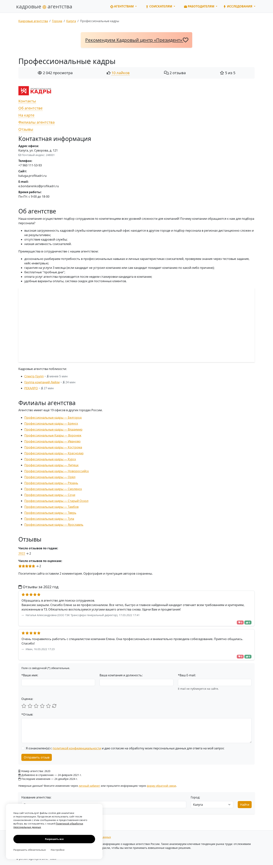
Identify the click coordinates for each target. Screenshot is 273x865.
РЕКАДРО (31, 388)
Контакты (27, 101)
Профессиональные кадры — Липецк (51, 465)
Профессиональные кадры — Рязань (51, 483)
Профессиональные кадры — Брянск (51, 423)
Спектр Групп (34, 376)
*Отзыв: (27, 714)
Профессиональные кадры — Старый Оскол (56, 501)
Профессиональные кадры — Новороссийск (56, 471)
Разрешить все (54, 839)
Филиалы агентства (36, 122)
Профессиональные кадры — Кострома (53, 447)
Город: (195, 797)
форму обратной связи (161, 785)
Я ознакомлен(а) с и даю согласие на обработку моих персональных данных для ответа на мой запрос (125, 748)
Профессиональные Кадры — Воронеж (52, 435)
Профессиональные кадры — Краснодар (54, 453)
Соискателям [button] (161, 6)
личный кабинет (89, 785)
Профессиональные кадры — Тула (49, 519)
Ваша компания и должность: (121, 675)
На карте (26, 115)
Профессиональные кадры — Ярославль (53, 525)
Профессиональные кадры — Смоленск (53, 489)
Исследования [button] (239, 6)
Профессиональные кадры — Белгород (53, 417)
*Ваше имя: (29, 675)
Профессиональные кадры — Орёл (49, 477)
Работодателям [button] (201, 6)
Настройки (57, 849)
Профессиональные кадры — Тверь (50, 513)
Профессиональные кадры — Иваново (52, 441)
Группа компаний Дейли (42, 382)
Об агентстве (30, 108)
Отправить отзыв (36, 757)
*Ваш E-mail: (187, 675)
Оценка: (27, 699)
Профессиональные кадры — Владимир (53, 429)
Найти (244, 805)
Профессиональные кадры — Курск (50, 459)
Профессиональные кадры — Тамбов (51, 507)
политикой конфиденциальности (77, 748)
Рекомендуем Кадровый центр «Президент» (134, 40)
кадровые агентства (44, 6)
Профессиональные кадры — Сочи (49, 495)
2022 (21, 553)
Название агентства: (36, 797)
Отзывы (25, 129)
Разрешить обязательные (29, 849)
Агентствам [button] (123, 6)
